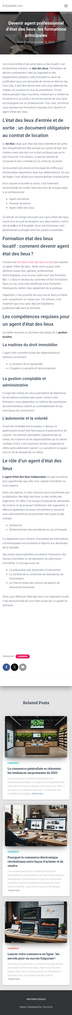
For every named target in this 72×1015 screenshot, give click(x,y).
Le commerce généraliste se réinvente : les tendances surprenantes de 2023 (35, 770)
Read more (37, 793)
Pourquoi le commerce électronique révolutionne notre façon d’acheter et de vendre (35, 861)
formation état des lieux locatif (35, 262)
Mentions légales (36, 999)
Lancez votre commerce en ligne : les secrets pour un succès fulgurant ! (33, 956)
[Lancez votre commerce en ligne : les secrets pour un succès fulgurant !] (36, 922)
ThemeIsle (47, 1007)
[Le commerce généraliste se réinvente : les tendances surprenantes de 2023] (36, 736)
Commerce (22, 656)
